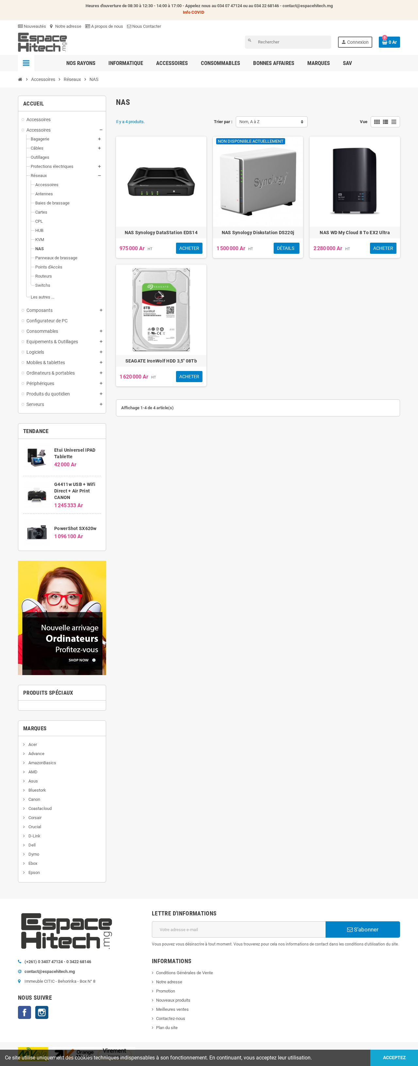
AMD (32, 771)
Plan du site (167, 1027)
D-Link (33, 835)
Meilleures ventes (172, 1009)
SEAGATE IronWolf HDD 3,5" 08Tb (161, 360)
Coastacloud (39, 808)
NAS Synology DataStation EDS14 (161, 232)
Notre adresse (67, 26)
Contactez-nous (170, 1018)
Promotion (165, 991)
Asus (32, 781)
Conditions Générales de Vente (184, 972)
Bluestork (36, 790)
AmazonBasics (41, 762)
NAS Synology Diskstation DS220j (258, 232)
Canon (33, 799)
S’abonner (365, 929)
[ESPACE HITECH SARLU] (42, 42)
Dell (31, 845)
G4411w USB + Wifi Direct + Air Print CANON (74, 491)
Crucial (34, 826)
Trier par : (223, 121)
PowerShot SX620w (75, 528)
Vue (363, 121)
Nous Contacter (146, 26)
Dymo (33, 854)
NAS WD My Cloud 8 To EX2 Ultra (355, 232)
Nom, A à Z (249, 121)
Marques (34, 728)
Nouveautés (34, 26)
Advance (35, 753)
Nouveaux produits (173, 1000)
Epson (33, 872)
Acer (32, 744)
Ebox (32, 863)
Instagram (41, 1012)
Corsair (34, 817)
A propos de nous (106, 26)
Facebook (24, 1012)
